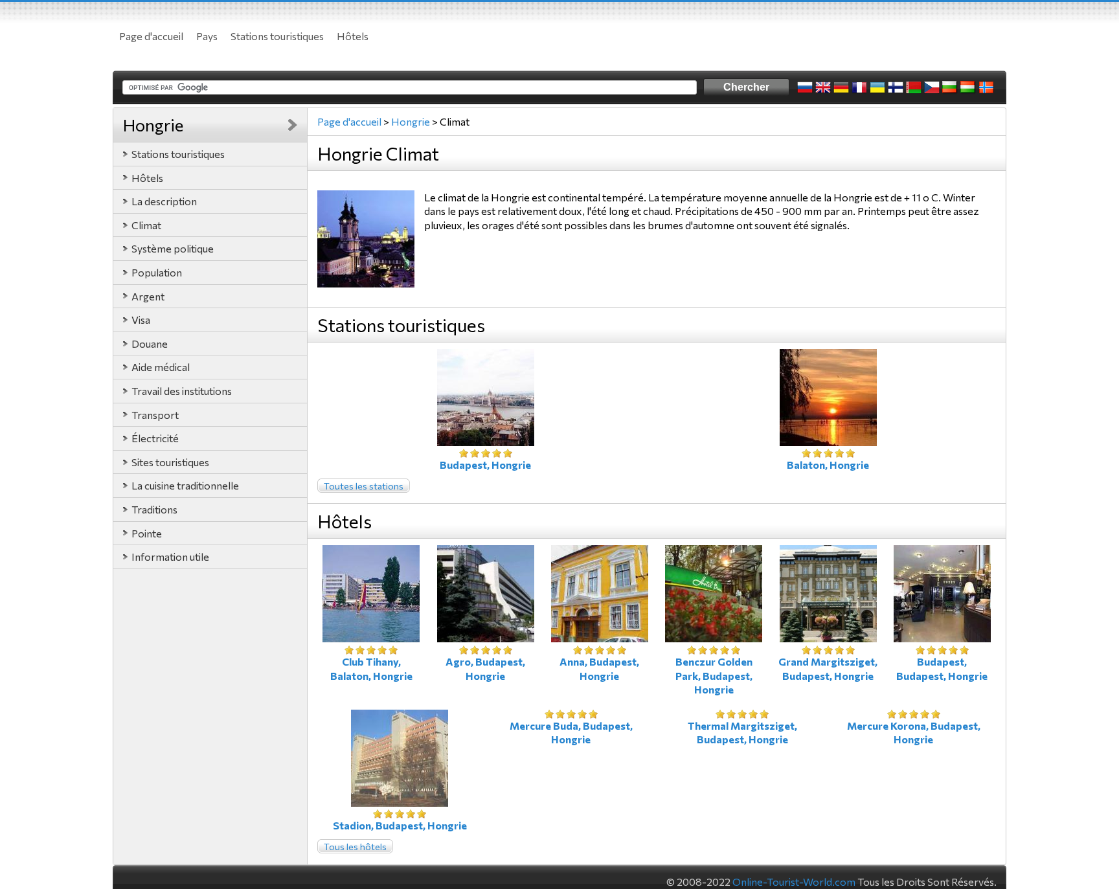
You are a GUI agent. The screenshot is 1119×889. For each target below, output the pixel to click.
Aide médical (160, 367)
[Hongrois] (968, 87)
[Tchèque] (932, 87)
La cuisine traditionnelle (185, 485)
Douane (149, 343)
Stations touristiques (277, 36)
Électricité (155, 438)
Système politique (172, 248)
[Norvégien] (986, 87)
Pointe (146, 533)
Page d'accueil (151, 36)
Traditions (154, 509)
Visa (140, 319)
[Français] (859, 87)
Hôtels (352, 36)
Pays (207, 36)
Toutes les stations (363, 485)
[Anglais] (823, 87)
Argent (147, 296)
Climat (146, 225)
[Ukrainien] (877, 87)
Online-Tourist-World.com (793, 881)
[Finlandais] (895, 87)
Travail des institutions (181, 391)
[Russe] (805, 87)
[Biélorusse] (913, 87)
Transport (155, 415)
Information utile (170, 556)
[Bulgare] (950, 87)
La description (164, 201)
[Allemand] (841, 87)
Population (156, 272)
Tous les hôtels (355, 846)
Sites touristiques (170, 462)
